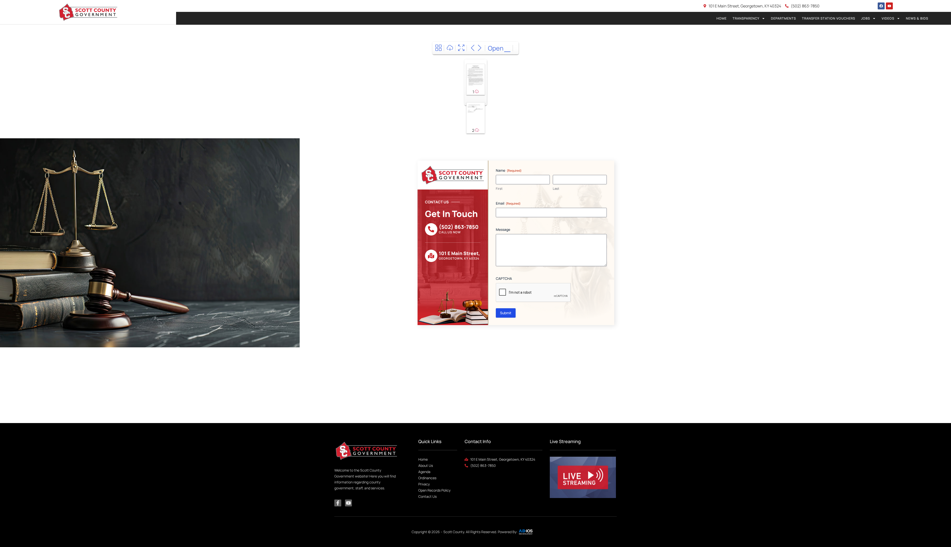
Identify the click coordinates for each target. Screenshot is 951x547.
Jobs (865, 18)
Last (556, 188)
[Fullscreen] (461, 48)
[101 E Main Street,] (431, 256)
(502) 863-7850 (458, 226)
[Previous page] (473, 48)
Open (495, 48)
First (499, 188)
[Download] (450, 48)
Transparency (746, 18)
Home (721, 18)
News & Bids (917, 18)
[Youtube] (889, 5)
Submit (505, 312)
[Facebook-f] (337, 502)
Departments (783, 18)
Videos (888, 18)
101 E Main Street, (459, 253)
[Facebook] (881, 5)
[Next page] (479, 48)
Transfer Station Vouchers (828, 18)
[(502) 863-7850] (431, 229)
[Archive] (438, 48)
